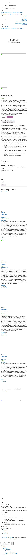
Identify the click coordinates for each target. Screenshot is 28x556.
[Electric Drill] (14, 201)
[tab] (5, 122)
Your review (4, 172)
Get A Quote (6, 26)
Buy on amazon (4, 312)
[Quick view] (1, 216)
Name (2, 179)
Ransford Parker (14, 539)
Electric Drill (3, 220)
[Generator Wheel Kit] (14, 297)
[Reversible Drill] (14, 344)
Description (5, 122)
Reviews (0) (11, 122)
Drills (13, 120)
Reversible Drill (4, 362)
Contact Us (4, 391)
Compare (3, 212)
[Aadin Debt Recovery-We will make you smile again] (12, 12)
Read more (3, 359)
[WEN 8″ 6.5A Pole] (14, 249)
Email (2, 182)
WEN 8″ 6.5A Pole (4, 267)
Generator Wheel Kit (5, 314)
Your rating (4, 170)
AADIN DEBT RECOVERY (7, 537)
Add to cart (9, 117)
